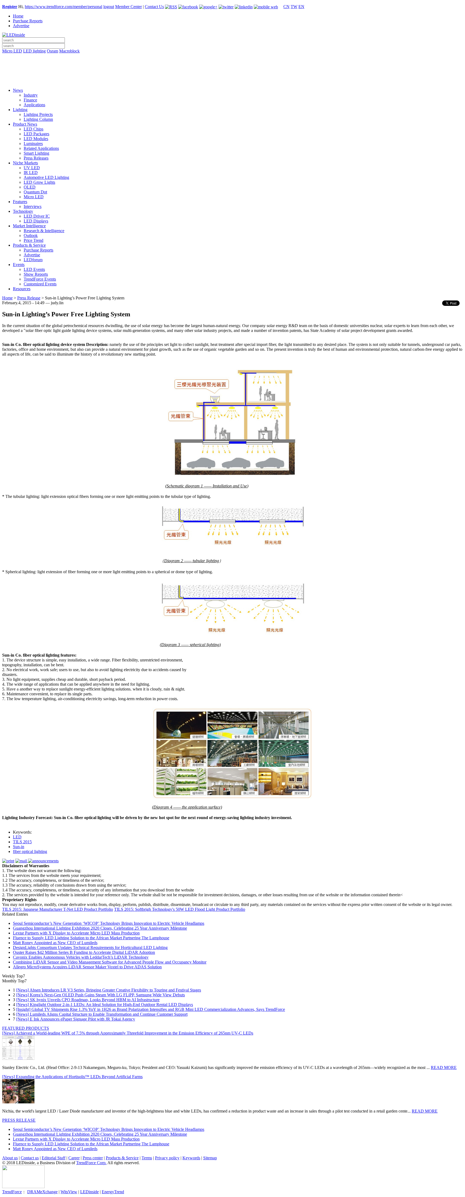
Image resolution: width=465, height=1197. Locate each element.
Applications (34, 104)
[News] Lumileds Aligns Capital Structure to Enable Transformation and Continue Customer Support (102, 1014)
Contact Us (154, 6)
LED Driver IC (37, 216)
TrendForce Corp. (91, 1162)
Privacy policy (167, 1158)
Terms (147, 1158)
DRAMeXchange (42, 1191)
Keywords (191, 1158)
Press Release (28, 298)
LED (17, 837)
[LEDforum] (232, 80)
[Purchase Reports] (232, 57)
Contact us (30, 1158)
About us (10, 1158)
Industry (31, 95)
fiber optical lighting (30, 851)
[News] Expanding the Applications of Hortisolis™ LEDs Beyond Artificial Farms (72, 1076)
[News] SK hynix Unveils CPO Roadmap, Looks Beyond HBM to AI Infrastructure (88, 999)
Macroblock (69, 51)
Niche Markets (25, 163)
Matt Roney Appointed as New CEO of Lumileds (55, 942)
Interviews (32, 206)
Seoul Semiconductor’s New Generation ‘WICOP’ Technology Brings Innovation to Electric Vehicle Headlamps (108, 923)
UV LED (32, 167)
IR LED (31, 172)
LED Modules (36, 138)
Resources (21, 288)
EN (301, 6)
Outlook (31, 235)
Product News (25, 124)
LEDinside (89, 1191)
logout (108, 6)
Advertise (21, 25)
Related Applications (41, 148)
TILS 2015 (22, 842)
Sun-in (18, 846)
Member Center (128, 6)
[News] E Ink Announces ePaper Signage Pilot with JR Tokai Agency (75, 1019)
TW (294, 6)
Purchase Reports (28, 21)
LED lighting (34, 51)
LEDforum (33, 259)
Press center (93, 1158)
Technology (23, 211)
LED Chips (33, 129)
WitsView (69, 1191)
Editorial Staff (53, 1158)
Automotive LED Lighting (46, 177)
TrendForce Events (40, 279)
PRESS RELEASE (19, 1120)
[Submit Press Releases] (232, 72)
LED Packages (36, 134)
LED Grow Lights (39, 182)
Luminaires (33, 143)
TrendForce (12, 1191)
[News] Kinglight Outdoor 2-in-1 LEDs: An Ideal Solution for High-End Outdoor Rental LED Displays (104, 1004)
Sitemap (210, 1158)
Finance (30, 100)
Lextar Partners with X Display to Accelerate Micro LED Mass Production (76, 933)
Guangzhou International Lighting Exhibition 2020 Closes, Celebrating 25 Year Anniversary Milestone (100, 928)
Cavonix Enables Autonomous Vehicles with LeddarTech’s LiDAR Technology (81, 957)
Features (20, 201)
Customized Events (40, 284)
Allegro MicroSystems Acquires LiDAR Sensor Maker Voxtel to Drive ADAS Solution (87, 967)
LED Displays (36, 221)
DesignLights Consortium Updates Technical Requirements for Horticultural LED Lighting (90, 947)
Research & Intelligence (44, 230)
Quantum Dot (35, 192)
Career (74, 1158)
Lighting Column (38, 119)
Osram (52, 51)
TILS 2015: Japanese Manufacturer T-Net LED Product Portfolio (57, 909)
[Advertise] (232, 65)
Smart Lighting (36, 153)
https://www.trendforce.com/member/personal (63, 6)
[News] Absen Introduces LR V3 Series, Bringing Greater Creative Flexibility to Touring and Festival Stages (108, 990)
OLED (30, 187)
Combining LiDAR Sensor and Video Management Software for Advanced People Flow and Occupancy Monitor (109, 962)
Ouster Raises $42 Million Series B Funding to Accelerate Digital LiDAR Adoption (84, 952)
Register (9, 6)
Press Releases (36, 158)
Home (18, 16)
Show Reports (36, 274)
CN (286, 6)
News (18, 90)
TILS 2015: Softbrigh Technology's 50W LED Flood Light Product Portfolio (179, 909)
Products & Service (29, 245)
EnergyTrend (113, 1191)
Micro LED (12, 51)
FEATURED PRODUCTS (25, 1028)
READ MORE (444, 1067)
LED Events (34, 269)
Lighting (20, 109)
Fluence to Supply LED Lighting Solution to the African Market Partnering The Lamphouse (91, 938)
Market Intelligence (29, 226)
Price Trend (33, 240)
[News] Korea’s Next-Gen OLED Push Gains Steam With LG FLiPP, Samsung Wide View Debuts (100, 995)
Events (18, 264)
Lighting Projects (38, 114)
